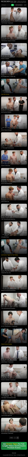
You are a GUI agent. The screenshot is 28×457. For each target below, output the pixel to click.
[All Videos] (12, 5)
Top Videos (19, 5)
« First (11, 437)
